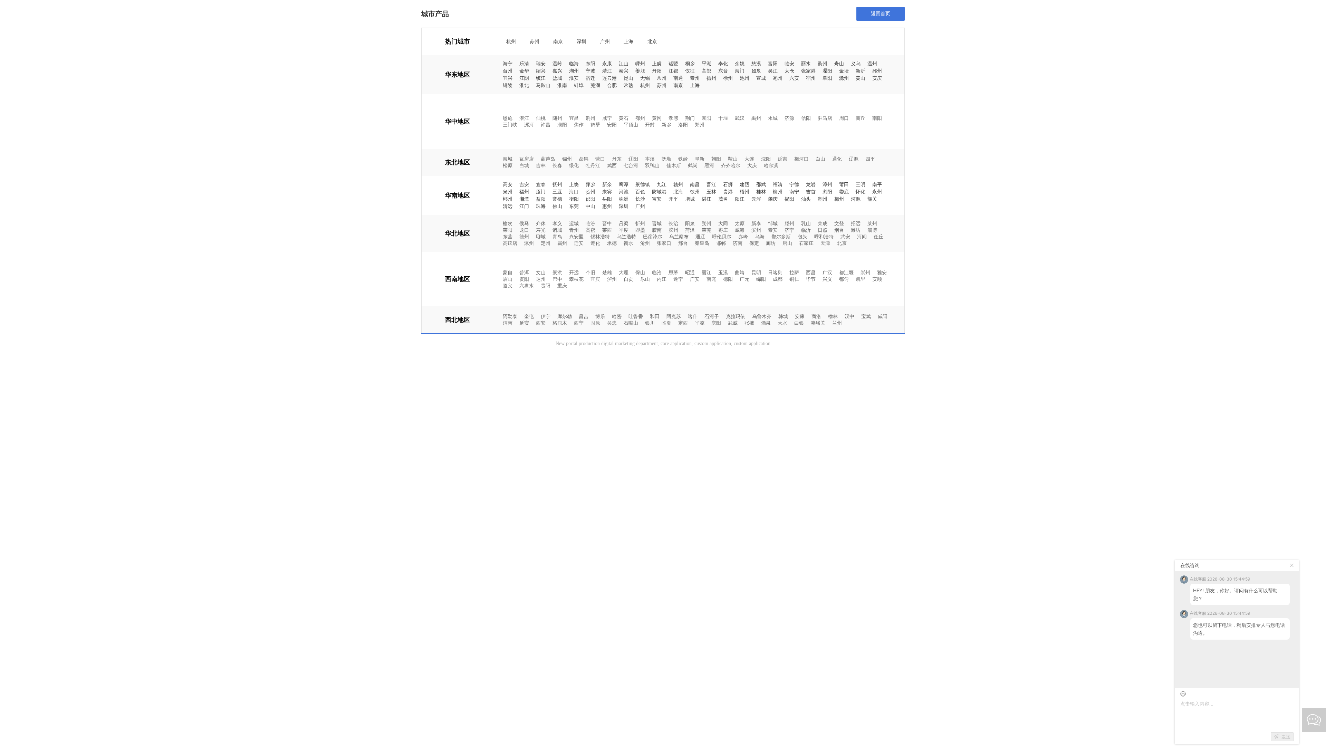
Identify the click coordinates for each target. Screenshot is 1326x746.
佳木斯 (673, 165)
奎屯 (529, 316)
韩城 (783, 316)
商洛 (816, 316)
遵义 (507, 285)
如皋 (756, 71)
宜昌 (574, 118)
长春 (557, 165)
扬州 (711, 78)
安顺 (877, 279)
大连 (749, 159)
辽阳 (633, 159)
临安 (789, 63)
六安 (794, 78)
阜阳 (827, 78)
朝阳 (716, 159)
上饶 (574, 184)
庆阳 (716, 323)
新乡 (666, 124)
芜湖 (595, 85)
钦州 (695, 191)
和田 (655, 316)
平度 (623, 230)
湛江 (706, 199)
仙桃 (541, 118)
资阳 (524, 279)
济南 (737, 243)
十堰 (723, 118)
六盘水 (526, 285)
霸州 (562, 243)
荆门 (690, 118)
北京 (652, 41)
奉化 (723, 63)
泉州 (507, 191)
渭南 (507, 323)
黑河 (709, 165)
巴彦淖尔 (652, 236)
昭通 (690, 272)
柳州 (777, 191)
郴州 (507, 199)
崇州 (865, 272)
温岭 (557, 63)
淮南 (562, 85)
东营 (507, 236)
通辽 (700, 236)
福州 (524, 191)
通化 (837, 159)
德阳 (728, 279)
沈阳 (766, 159)
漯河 (529, 124)
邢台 (683, 243)
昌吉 (583, 316)
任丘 (878, 236)
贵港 (728, 191)
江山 (623, 63)
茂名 (723, 199)
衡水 (628, 243)
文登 (839, 223)
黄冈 (657, 118)
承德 (612, 243)
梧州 (744, 191)
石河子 (711, 316)
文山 (541, 272)
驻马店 (825, 118)
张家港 (808, 71)
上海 (628, 41)
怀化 (860, 191)
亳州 (777, 78)
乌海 (760, 236)
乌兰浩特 (626, 236)
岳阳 (607, 199)
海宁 (507, 63)
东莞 (574, 206)
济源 (789, 118)
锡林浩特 (600, 236)
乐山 (645, 279)
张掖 (749, 323)
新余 (607, 184)
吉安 (524, 184)
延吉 (782, 159)
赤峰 (743, 236)
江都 (673, 71)
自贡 (628, 279)
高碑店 (510, 243)
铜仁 (794, 279)
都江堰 (846, 272)
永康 (607, 63)
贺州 (590, 191)
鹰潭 (623, 184)
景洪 (557, 272)
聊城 (541, 236)
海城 (507, 159)
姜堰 (640, 71)
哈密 (617, 316)
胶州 (673, 230)
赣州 (678, 184)
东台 (723, 71)
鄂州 (640, 118)
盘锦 (583, 159)
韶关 (872, 199)
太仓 (789, 71)
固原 (595, 323)
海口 (574, 191)
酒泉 (766, 323)
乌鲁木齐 (761, 316)
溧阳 (827, 71)
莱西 (607, 230)
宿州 (811, 78)
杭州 (511, 41)
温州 (872, 63)
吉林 (541, 165)
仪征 (690, 71)
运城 (574, 223)
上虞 (657, 63)
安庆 (877, 78)
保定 (754, 243)
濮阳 (562, 124)
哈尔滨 (771, 165)
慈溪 (756, 63)
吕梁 (623, 223)
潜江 (524, 118)
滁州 (844, 78)
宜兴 (507, 78)
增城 (690, 199)
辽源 (853, 159)
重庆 (562, 285)
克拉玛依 (735, 316)
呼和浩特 (824, 236)
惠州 (607, 206)
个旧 (590, 272)
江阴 (524, 78)
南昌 (695, 184)
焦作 (579, 124)
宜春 (541, 184)
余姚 (739, 63)
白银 (799, 323)
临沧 (657, 272)
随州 (557, 118)
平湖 (706, 63)
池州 (744, 78)
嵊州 (640, 63)
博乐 (600, 316)
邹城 (773, 223)
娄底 (844, 191)
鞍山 (733, 159)
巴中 (557, 279)
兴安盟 (576, 236)
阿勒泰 (510, 316)
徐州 (728, 78)
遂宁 (678, 279)
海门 (739, 71)
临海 (574, 63)
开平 (673, 199)
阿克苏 (673, 316)
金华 (524, 71)
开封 (650, 124)
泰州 (695, 78)
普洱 (524, 272)
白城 (524, 165)
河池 (623, 191)
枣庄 (723, 230)
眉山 (507, 279)
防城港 (659, 191)
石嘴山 (631, 323)
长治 (673, 223)
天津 (825, 243)
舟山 (839, 63)
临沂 (806, 230)
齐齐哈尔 (730, 165)
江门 (524, 206)
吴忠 (612, 323)
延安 (524, 323)
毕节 (811, 279)
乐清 (524, 63)
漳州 (827, 184)
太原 (739, 223)
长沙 (640, 199)
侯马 (524, 223)
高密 (590, 230)
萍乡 (590, 184)
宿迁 (590, 78)
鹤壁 (595, 124)
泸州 (612, 279)
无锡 (645, 78)
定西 (683, 323)
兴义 (827, 279)
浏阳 (827, 191)
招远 (856, 223)
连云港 (609, 78)
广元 (744, 279)
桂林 (761, 191)
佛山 (557, 206)
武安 (845, 236)
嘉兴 (557, 71)
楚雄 (607, 272)
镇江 (541, 78)
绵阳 (761, 279)
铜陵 (507, 85)
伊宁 (545, 316)
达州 (541, 279)
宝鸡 (866, 316)
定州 (545, 243)
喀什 (693, 316)
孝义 (557, 223)
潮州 (822, 199)
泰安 (773, 230)
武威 (733, 323)
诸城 (557, 230)
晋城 (657, 223)
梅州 (839, 199)
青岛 (557, 236)
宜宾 (595, 279)
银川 (650, 323)
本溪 (650, 159)
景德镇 (642, 184)
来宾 (607, 191)
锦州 (567, 159)
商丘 (860, 118)
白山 (820, 159)
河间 (862, 236)
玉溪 (723, 272)
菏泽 (690, 230)
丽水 (806, 63)
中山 (590, 206)
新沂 (860, 71)
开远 (574, 272)
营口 (600, 159)
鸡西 (612, 165)
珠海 (541, 206)
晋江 (711, 184)
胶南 (657, 230)
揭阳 (789, 199)
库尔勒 (564, 316)
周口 (844, 118)
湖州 (574, 71)
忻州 (640, 223)
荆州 (590, 118)
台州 (507, 71)
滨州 (756, 230)
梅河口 (801, 159)
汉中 (849, 316)
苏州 (534, 41)
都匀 (844, 279)
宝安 (657, 199)
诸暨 (673, 63)
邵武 (761, 184)
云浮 (756, 199)
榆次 (507, 223)
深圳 (581, 41)
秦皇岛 (702, 243)
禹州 (756, 118)
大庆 (752, 165)
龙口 (524, 230)
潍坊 (856, 230)
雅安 (882, 272)
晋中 (607, 223)
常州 (661, 78)
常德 (557, 199)
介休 (541, 223)
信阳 (806, 118)
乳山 (806, 223)
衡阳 (574, 199)
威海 (739, 230)
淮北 (524, 85)
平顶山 (631, 124)
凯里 (860, 279)
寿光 (541, 230)
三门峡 (510, 124)
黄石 (623, 118)
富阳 (773, 63)
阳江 (739, 199)
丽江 (706, 272)
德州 (524, 236)
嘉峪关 (818, 323)
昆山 (628, 78)
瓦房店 (526, 159)
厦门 (541, 191)
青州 (574, 230)
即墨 (640, 230)
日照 (822, 230)
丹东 (617, 159)
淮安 (574, 78)
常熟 (628, 85)
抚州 (557, 184)
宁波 (590, 71)
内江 (661, 279)
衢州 (822, 63)
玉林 (711, 191)
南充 (711, 279)
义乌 (856, 63)
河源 (856, 199)
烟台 (839, 230)
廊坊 (771, 243)
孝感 (673, 118)
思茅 (673, 272)
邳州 (877, 71)
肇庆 (773, 199)
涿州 (529, 243)
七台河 (631, 165)
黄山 (860, 78)
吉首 (811, 191)
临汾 (590, 223)
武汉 (739, 118)
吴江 (773, 71)
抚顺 (666, 159)
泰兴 (623, 71)
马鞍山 (543, 85)
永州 (877, 191)
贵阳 (545, 285)
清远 (507, 206)
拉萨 (794, 272)
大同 (723, 223)
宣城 (761, 78)
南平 (877, 184)
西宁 (579, 323)
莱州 (872, 223)
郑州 (699, 124)
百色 (640, 191)
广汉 (827, 272)
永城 (773, 118)
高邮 (706, 71)
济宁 (789, 230)
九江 (661, 184)
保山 (640, 272)
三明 (860, 184)
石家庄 (806, 243)
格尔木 (559, 323)
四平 (870, 159)
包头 (802, 236)
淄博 (872, 230)
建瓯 (744, 184)
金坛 (844, 71)
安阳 (612, 124)
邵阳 (590, 199)
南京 (558, 41)
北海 (678, 191)
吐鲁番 (635, 316)
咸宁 (607, 118)
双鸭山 (652, 165)
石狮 (728, 184)
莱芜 (706, 230)
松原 (507, 165)
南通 (678, 78)
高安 (507, 184)
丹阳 (657, 71)
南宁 (794, 191)
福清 (777, 184)
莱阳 (507, 230)
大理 (623, 272)
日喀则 (775, 272)
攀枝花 (576, 279)
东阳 (590, 63)
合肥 (612, 85)
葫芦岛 (548, 159)
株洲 (623, 199)
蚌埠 (579, 85)
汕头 (806, 199)
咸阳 (882, 316)
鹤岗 (693, 165)
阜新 (699, 159)
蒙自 (507, 272)
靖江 (607, 71)
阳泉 (690, 223)
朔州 (706, 223)
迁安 (579, 243)
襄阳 (706, 118)
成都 (777, 279)
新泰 (756, 223)
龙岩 (811, 184)
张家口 (664, 243)
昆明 (756, 272)
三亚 (557, 191)
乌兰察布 (679, 236)
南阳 (877, 118)
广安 (695, 279)
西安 (541, 323)
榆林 (833, 316)
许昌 (545, 124)
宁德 (794, 184)
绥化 (574, 165)
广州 (605, 41)
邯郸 (721, 243)
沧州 (645, 243)
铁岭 (683, 159)
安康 (800, 316)
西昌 (811, 272)
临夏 (666, 323)
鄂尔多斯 (781, 236)
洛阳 (683, 124)
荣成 (822, 223)
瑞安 (541, 63)
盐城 (557, 78)
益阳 (541, 199)
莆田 (844, 184)
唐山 (787, 243)
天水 (782, 323)
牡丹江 (593, 165)
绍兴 (541, 71)
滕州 (789, 223)
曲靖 (739, 272)
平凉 (699, 323)
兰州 (837, 323)
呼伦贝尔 (721, 236)
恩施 (507, 118)
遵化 (595, 243)
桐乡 (690, 63)
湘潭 (524, 199)
